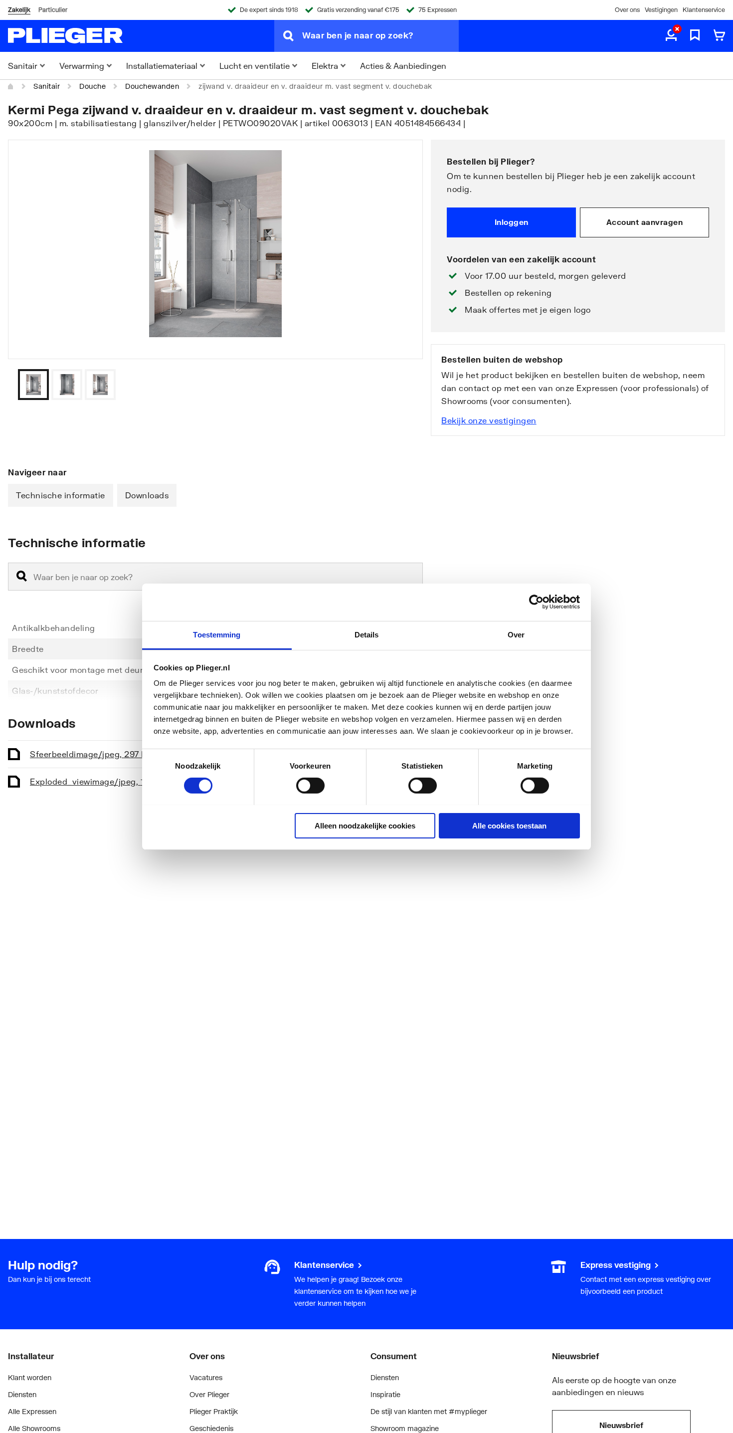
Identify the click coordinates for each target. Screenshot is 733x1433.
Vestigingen (661, 9)
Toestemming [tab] (216, 634)
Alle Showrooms (34, 1428)
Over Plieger (209, 1394)
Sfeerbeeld (91, 754)
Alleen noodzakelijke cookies (365, 825)
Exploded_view (96, 781)
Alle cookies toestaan (509, 825)
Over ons (627, 9)
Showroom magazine (404, 1428)
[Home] (11, 86)
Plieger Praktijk (213, 1411)
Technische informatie (60, 495)
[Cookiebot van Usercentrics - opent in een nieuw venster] (536, 602)
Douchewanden (152, 86)
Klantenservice (704, 9)
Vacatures (205, 1377)
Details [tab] (367, 634)
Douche (92, 86)
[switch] (310, 786)
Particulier (52, 9)
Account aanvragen (644, 221)
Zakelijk (19, 9)
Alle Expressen (32, 1411)
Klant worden (29, 1377)
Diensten (22, 1394)
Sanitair (46, 86)
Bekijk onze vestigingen (489, 420)
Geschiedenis (211, 1428)
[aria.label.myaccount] (671, 36)
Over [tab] (516, 634)
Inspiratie (385, 1394)
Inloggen (512, 221)
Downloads (147, 495)
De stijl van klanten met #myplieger (428, 1411)
